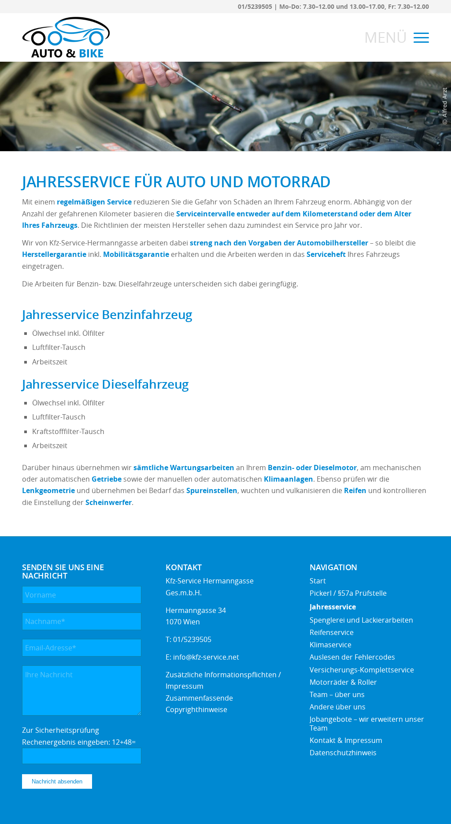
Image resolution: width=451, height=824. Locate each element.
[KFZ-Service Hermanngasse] (66, 37)
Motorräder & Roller (343, 682)
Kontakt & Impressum (346, 740)
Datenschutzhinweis (343, 752)
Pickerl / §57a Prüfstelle (348, 593)
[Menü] (418, 37)
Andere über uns (338, 707)
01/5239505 (255, 6)
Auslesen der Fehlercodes (352, 657)
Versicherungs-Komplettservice (362, 670)
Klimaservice (330, 645)
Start (318, 581)
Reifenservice (332, 632)
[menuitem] (418, 37)
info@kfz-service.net (206, 657)
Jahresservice (333, 607)
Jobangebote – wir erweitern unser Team (367, 723)
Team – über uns (337, 694)
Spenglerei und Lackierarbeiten (361, 620)
